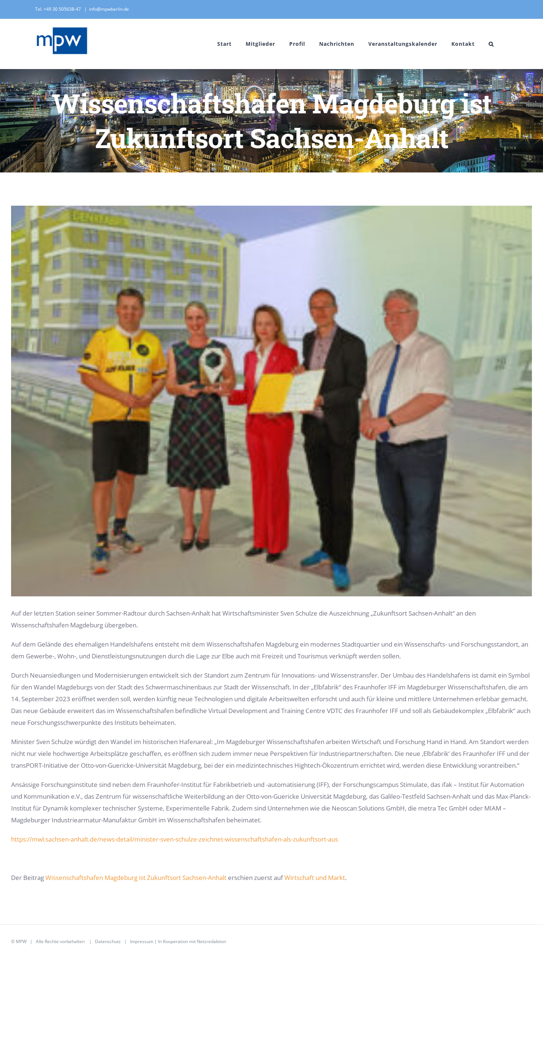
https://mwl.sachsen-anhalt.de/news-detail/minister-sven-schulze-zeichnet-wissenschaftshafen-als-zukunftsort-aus (174, 839)
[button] (491, 44)
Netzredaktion (211, 941)
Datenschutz (108, 941)
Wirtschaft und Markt (314, 877)
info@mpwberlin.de (109, 9)
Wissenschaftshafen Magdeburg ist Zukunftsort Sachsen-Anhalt (135, 877)
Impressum (141, 941)
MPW (21, 941)
